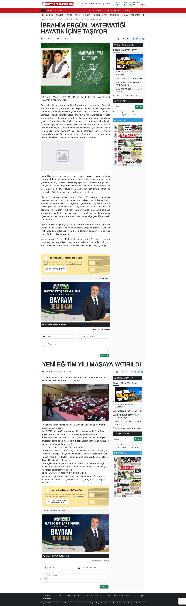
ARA (140, 107)
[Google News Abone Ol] (118, 38)
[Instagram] (111, 10)
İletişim (92, 603)
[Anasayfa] (43, 15)
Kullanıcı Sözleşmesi (128, 603)
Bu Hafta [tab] (125, 50)
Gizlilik (119, 603)
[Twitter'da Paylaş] (136, 38)
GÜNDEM (49, 15)
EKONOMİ (87, 15)
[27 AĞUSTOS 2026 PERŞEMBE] (128, 145)
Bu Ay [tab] (134, 50)
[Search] (143, 10)
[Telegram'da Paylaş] (143, 38)
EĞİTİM (77, 15)
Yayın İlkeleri (105, 603)
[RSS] (118, 10)
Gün (114, 112)
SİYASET (59, 15)
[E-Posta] (115, 10)
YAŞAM (125, 15)
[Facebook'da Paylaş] (133, 38)
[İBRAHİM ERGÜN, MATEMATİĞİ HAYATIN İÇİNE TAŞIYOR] (75, 68)
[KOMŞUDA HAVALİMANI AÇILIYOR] (129, 62)
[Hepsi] (142, 120)
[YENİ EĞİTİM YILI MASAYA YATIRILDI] (75, 402)
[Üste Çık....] (142, 596)
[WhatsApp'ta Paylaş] (140, 38)
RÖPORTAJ (135, 15)
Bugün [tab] (116, 50)
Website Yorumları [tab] (102, 329)
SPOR (104, 15)
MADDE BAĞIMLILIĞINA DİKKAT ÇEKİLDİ (62, 10)
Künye (98, 603)
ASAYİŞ (69, 15)
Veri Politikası (140, 603)
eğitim (50, 511)
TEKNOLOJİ (114, 15)
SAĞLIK (97, 15)
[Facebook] (105, 10)
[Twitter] (108, 10)
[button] (42, 10)
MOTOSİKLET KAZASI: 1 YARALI (129, 96)
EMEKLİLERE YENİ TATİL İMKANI (129, 78)
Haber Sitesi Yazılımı (70, 603)
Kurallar (113, 603)
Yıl (133, 112)
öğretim (62, 511)
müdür (56, 511)
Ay (122, 112)
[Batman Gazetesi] (57, 4)
